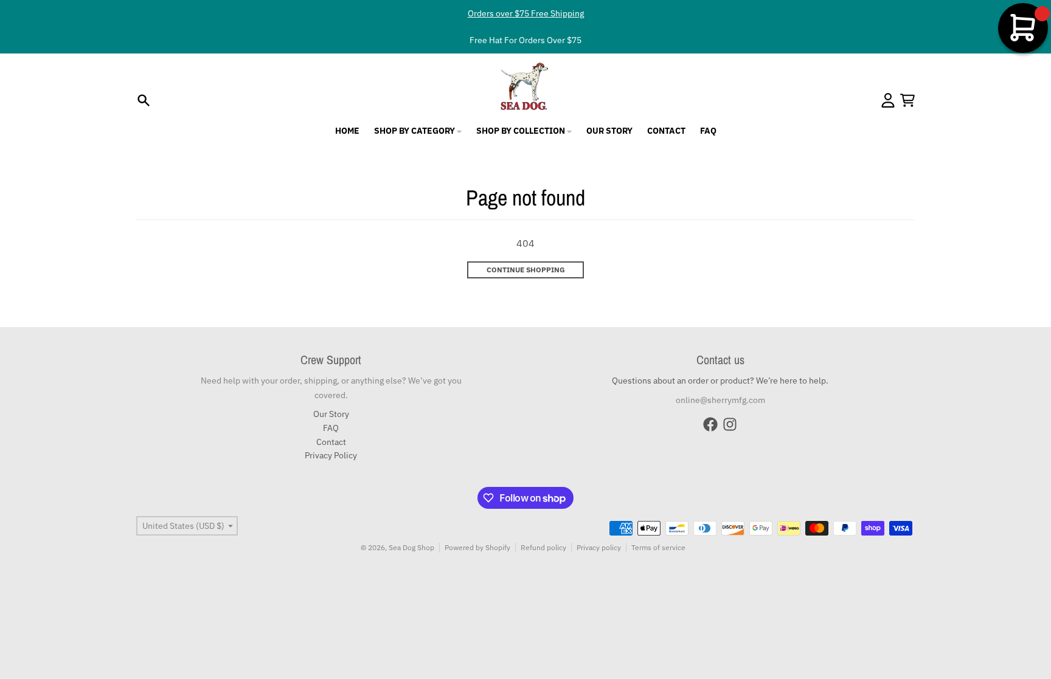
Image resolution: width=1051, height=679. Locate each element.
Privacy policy (599, 547)
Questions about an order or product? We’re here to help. (720, 380)
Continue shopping (526, 269)
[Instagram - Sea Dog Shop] (730, 424)
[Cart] (907, 100)
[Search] (143, 100)
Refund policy (543, 547)
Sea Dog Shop (411, 547)
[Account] (888, 100)
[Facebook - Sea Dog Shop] (710, 424)
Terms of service (658, 547)
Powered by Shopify (477, 547)
